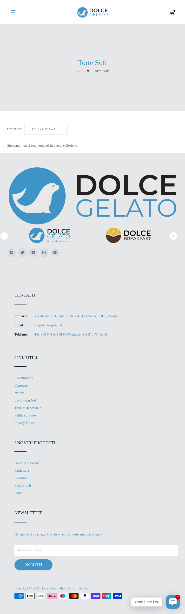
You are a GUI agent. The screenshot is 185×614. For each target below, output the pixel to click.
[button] (4, 236)
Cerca (18, 493)
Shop (79, 71)
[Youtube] (33, 252)
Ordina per (14, 129)
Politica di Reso (25, 415)
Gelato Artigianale (26, 463)
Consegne (20, 385)
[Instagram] (44, 252)
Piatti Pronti (22, 485)
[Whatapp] (55, 252)
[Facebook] (11, 252)
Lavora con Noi (25, 400)
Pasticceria (21, 470)
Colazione (21, 478)
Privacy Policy (24, 423)
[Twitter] (22, 252)
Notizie (19, 393)
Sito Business (23, 378)
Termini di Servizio (27, 408)
